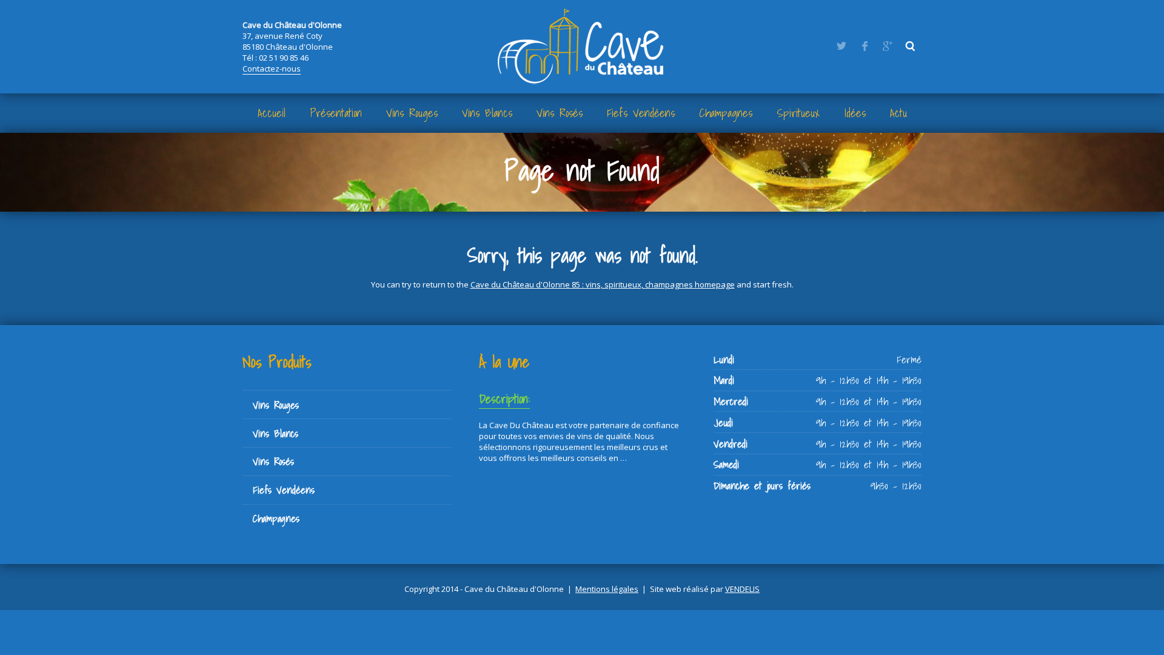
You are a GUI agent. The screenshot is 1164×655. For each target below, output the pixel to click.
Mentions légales (606, 588)
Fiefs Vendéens (641, 113)
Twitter (841, 46)
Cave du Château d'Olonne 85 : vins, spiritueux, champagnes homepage (602, 284)
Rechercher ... (910, 46)
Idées (855, 113)
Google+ (887, 46)
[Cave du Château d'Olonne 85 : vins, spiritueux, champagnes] (582, 45)
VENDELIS (742, 588)
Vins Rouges (412, 113)
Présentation (336, 113)
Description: (504, 398)
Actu (898, 113)
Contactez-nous (271, 68)
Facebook (864, 46)
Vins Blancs (487, 113)
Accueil (272, 113)
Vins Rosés (560, 113)
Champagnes (725, 113)
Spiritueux (798, 113)
